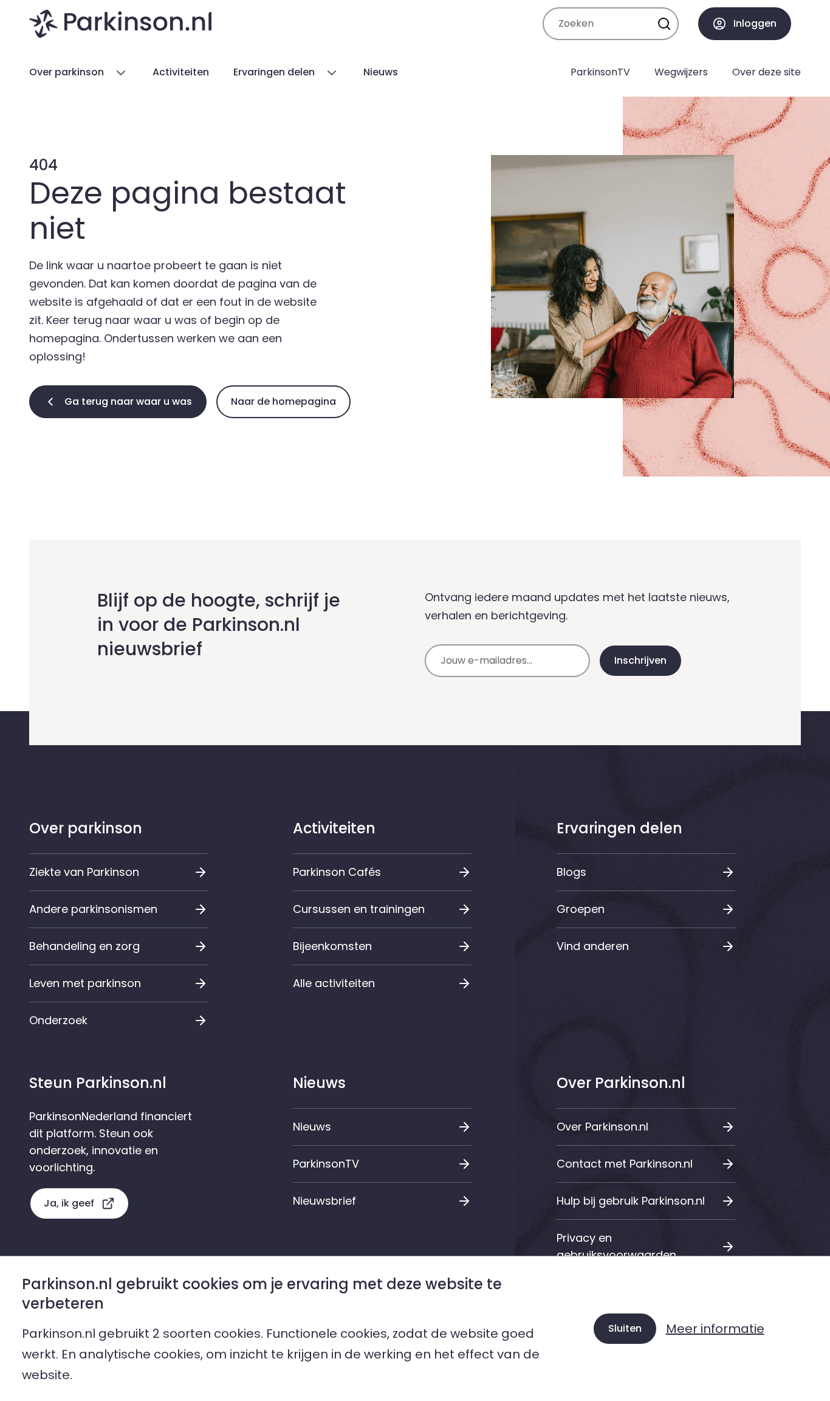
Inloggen (755, 23)
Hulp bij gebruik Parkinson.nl (631, 1200)
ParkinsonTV (326, 1163)
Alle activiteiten (334, 983)
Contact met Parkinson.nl (625, 1163)
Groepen (581, 909)
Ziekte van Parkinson (84, 871)
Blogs (571, 871)
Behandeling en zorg (84, 946)
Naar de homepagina (283, 401)
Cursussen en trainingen (359, 909)
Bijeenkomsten (332, 946)
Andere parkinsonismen (93, 909)
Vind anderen (593, 946)
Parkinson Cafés (337, 871)
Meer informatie (715, 1328)
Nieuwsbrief (324, 1200)
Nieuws (312, 1126)
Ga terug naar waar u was (128, 401)
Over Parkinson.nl (602, 1126)
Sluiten (625, 1328)
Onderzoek (58, 1020)
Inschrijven (640, 660)
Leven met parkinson (85, 983)
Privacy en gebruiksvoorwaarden (616, 1246)
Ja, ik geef (69, 1203)
